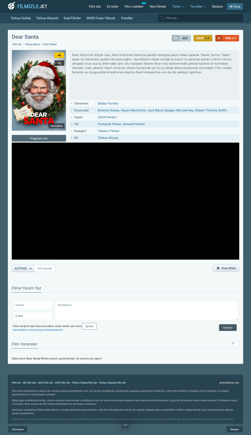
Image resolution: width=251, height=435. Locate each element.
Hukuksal (17, 429)
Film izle (95, 6)
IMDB (202, 38)
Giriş (237, 6)
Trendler (127, 18)
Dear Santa (25, 37)
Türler (176, 6)
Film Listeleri (134, 6)
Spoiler (89, 326)
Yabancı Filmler (109, 131)
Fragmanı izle (39, 138)
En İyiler (112, 6)
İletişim (217, 6)
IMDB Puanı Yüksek (100, 18)
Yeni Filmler (157, 6)
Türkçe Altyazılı (47, 18)
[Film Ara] (239, 18)
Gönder (228, 327)
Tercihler (196, 6)
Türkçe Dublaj (21, 18)
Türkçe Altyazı (32, 44)
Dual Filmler (72, 18)
